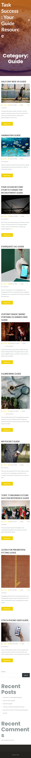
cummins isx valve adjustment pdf (12, 697)
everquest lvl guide (12, 246)
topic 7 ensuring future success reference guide (15, 496)
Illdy (17, 755)
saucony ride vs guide (13, 81)
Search (3, 671)
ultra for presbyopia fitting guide (13, 551)
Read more (7, 124)
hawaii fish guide (11, 135)
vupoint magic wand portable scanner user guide (14, 317)
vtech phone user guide (15, 620)
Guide (21, 105)
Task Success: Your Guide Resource (10, 20)
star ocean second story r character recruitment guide (12, 190)
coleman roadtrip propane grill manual (13, 707)
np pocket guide (10, 441)
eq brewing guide (11, 373)
